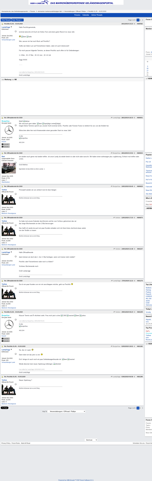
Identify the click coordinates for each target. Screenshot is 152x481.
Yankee (117, 217)
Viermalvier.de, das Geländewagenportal (14, 11)
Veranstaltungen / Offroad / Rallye (75, 11)
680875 (140, 217)
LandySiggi (116, 118)
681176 (140, 281)
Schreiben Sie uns (139, 443)
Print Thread (6, 20)
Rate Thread (16, 20)
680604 (140, 153)
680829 (140, 186)
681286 (140, 377)
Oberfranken (6, 182)
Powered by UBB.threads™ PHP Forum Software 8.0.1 (76, 480)
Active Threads (96, 15)
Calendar (86, 15)
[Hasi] (9, 173)
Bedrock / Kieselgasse (9, 213)
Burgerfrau (116, 153)
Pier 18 (148, 162)
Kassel (4, 141)
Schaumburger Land (8, 40)
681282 (140, 346)
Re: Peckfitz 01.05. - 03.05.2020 (14, 346)
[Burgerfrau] (9, 134)
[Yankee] (9, 204)
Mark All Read (25, 443)
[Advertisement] (72, 98)
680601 (140, 118)
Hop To (44, 411)
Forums (32, 11)
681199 (140, 312)
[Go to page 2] (143, 20)
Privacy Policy (5, 443)
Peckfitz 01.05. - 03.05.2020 (13, 24)
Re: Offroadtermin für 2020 (13, 118)
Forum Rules (16, 443)
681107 (140, 249)
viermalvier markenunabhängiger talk (50, 11)
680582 (140, 24)
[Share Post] (134, 24)
